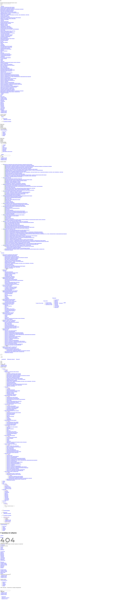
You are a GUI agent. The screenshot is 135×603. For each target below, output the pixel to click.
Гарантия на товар (3, 564)
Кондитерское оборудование (12, 437)
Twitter (4, 132)
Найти (2, 591)
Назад (7, 369)
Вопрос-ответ (2, 572)
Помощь (1, 567)
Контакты (2, 554)
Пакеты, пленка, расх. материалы (13, 445)
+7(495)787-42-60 (4, 110)
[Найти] (1, 5)
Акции (1, 547)
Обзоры (1, 573)
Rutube (4, 135)
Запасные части (9, 455)
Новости (2, 552)
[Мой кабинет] (0, 356)
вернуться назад (5, 545)
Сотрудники (2, 558)
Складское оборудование (11, 405)
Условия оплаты (3, 569)
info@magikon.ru (4, 129)
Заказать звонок (7, 521)
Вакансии (2, 553)
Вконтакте (4, 131)
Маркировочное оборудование (12, 397)
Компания (6, 491)
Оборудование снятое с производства (13, 473)
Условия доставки (3, 563)
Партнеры (2, 555)
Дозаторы (8, 388)
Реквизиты (2, 559)
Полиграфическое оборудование (12, 422)
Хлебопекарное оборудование (12, 426)
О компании (2, 551)
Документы (2, 557)
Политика (2, 566)
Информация (2, 560)
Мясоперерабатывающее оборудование (14, 412)
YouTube (4, 134)
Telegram (4, 133)
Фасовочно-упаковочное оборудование (14, 373)
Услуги (1, 548)
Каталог (6, 370)
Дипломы (2, 556)
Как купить (7, 485)
